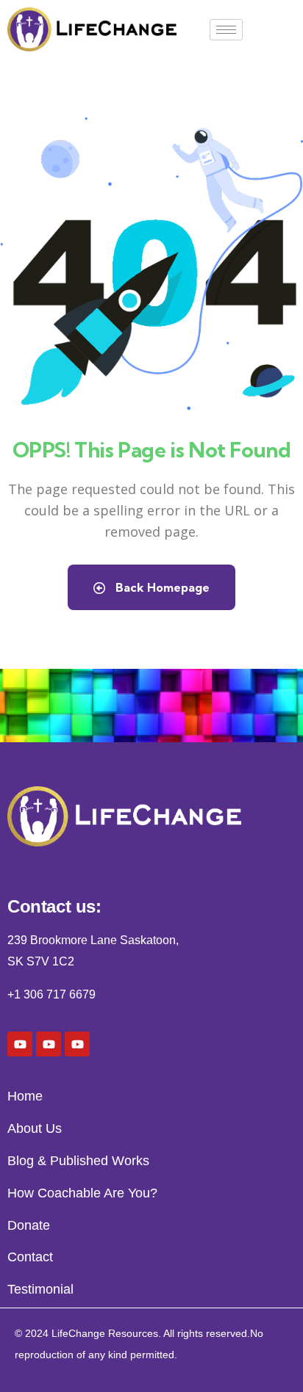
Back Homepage (161, 587)
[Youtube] (19, 1044)
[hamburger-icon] (226, 29)
